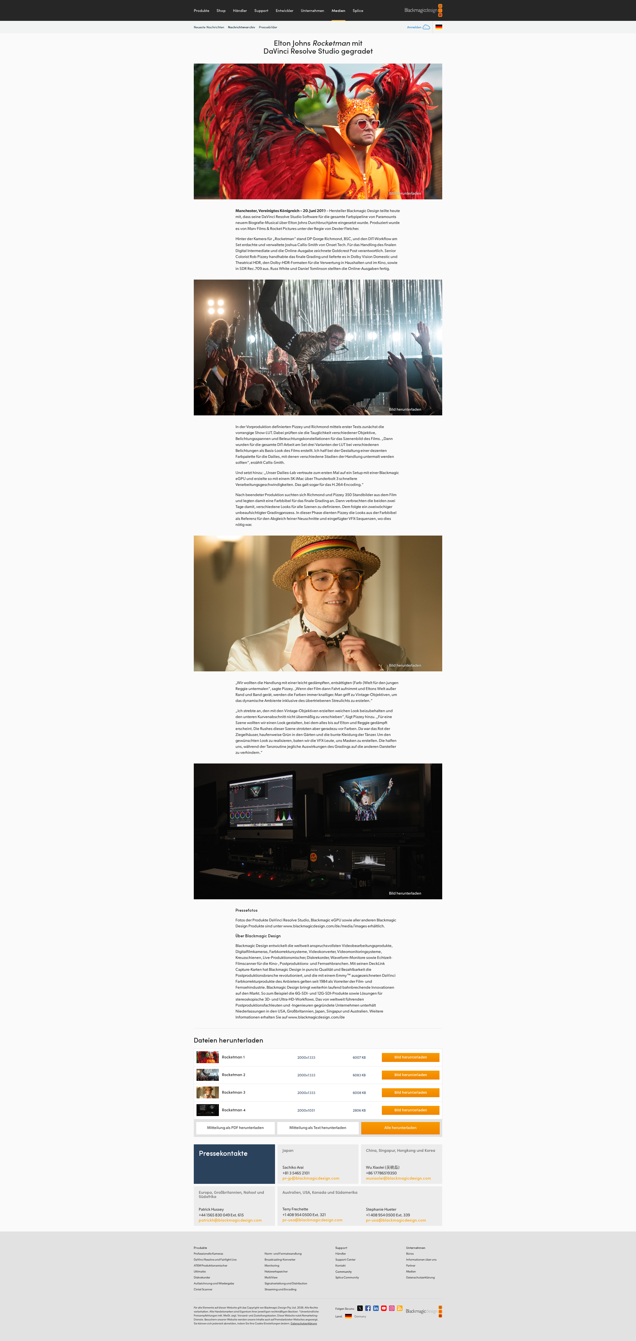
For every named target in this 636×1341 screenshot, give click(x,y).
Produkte (201, 10)
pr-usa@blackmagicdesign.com (312, 1219)
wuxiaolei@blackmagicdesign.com (398, 1178)
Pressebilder (268, 27)
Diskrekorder (202, 1277)
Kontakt (340, 1265)
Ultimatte (200, 1271)
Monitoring (272, 1265)
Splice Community (347, 1277)
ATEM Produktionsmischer (210, 1265)
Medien (338, 10)
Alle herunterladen (400, 1127)
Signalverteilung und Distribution (286, 1283)
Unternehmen (312, 10)
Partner (410, 1265)
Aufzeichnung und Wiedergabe (214, 1283)
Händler (240, 10)
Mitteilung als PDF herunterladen (235, 1127)
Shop (221, 10)
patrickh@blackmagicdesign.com (230, 1220)
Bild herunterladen (405, 193)
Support (261, 10)
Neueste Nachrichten (209, 27)
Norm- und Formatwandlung (283, 1253)
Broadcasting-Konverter (280, 1259)
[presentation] (201, 131)
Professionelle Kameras (208, 1253)
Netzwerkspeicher (276, 1271)
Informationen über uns (421, 1259)
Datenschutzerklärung (420, 1277)
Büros (410, 1253)
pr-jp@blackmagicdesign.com (310, 1178)
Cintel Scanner (203, 1289)
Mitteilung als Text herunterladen (317, 1127)
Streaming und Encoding (280, 1289)
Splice (358, 10)
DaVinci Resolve (215, 1259)
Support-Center (345, 1259)
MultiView (271, 1277)
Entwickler (284, 10)
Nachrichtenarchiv (241, 27)
